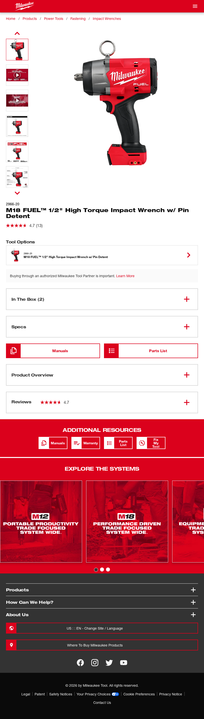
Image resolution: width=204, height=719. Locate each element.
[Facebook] (80, 662)
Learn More (125, 276)
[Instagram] (95, 662)
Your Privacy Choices (93, 694)
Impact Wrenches (107, 18)
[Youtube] (123, 662)
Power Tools (53, 18)
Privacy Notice (170, 694)
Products (30, 18)
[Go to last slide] (17, 33)
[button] (17, 49)
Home (10, 18)
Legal (25, 694)
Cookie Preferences (139, 694)
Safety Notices (60, 694)
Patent (40, 694)
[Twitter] (109, 662)
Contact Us (102, 702)
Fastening (78, 18)
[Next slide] (17, 193)
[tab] (96, 570)
